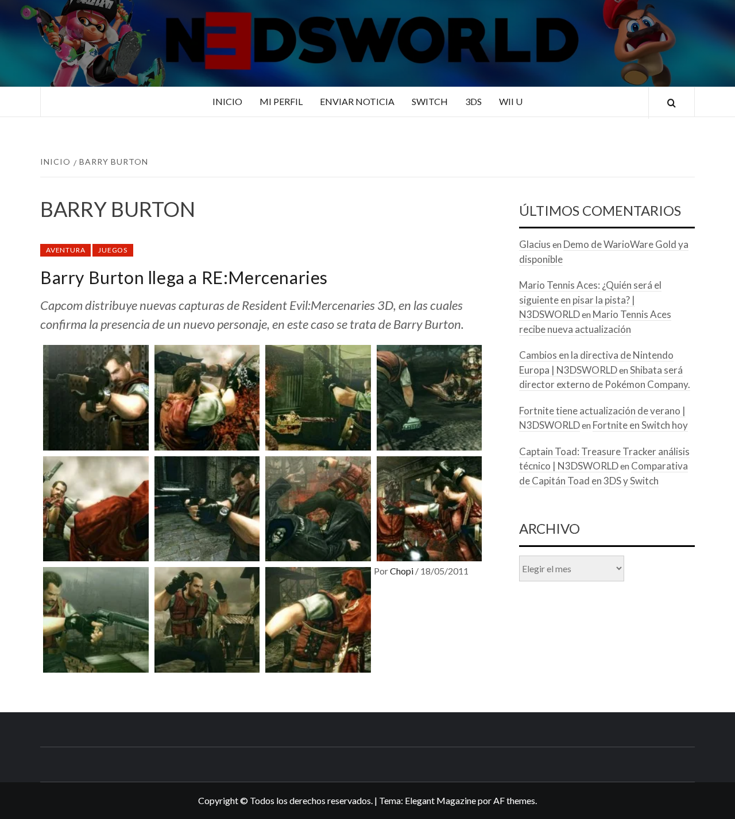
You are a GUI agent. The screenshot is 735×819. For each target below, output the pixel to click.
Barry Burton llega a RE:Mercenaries (184, 277)
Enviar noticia (357, 101)
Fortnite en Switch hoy (640, 425)
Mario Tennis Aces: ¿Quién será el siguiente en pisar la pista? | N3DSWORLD (590, 299)
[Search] (671, 103)
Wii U (511, 101)
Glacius (535, 244)
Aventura (65, 250)
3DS (473, 101)
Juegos (112, 250)
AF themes (514, 800)
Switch (430, 101)
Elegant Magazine (440, 800)
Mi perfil (281, 101)
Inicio (227, 101)
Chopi (402, 570)
